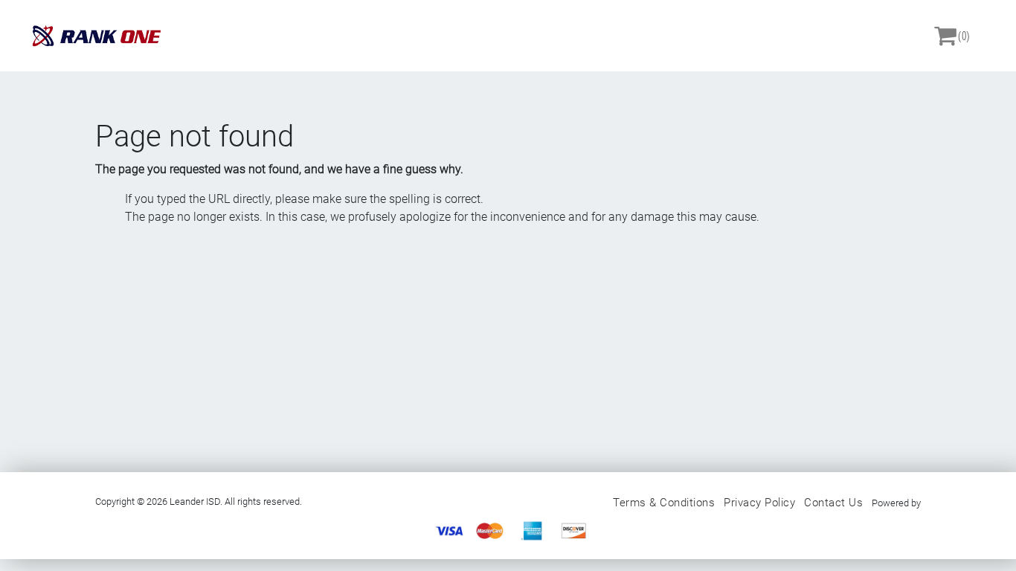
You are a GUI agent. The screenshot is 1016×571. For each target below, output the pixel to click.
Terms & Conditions (664, 502)
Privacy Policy (759, 502)
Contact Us (833, 502)
